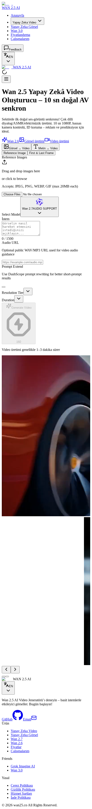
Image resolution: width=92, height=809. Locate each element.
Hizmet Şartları (21, 793)
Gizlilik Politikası (23, 789)
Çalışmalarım (20, 39)
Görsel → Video (19, 148)
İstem (5, 219)
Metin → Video (48, 148)
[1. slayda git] (3, 676)
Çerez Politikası (22, 785)
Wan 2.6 (17, 743)
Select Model (11, 214)
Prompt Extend (12, 266)
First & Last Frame (41, 153)
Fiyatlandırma (20, 35)
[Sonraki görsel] (15, 669)
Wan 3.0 (17, 31)
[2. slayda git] (7, 676)
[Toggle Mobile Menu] (6, 79)
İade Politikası (21, 797)
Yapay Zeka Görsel (24, 27)
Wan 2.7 (17, 739)
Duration (8, 300)
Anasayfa (17, 15)
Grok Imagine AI (23, 766)
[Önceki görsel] (6, 669)
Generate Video (21, 324)
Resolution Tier (12, 293)
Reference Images (14, 157)
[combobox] (8, 58)
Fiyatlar (16, 747)
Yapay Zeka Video (24, 22)
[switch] (3, 287)
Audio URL (10, 242)
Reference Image (15, 153)
